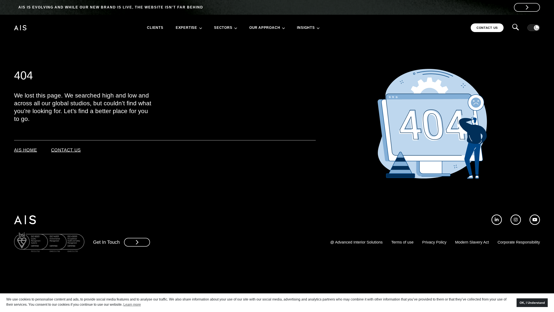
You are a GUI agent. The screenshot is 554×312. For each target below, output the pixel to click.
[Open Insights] (317, 27)
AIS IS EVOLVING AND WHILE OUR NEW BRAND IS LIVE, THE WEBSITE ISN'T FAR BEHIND (110, 7)
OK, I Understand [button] (532, 302)
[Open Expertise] (200, 27)
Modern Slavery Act (472, 242)
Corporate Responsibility (519, 242)
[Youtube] (535, 219)
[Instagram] (516, 219)
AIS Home (25, 150)
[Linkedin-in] (496, 219)
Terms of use (402, 242)
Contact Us (66, 150)
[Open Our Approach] (283, 27)
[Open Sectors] (235, 27)
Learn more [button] (132, 304)
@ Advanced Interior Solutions (356, 242)
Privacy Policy (434, 242)
